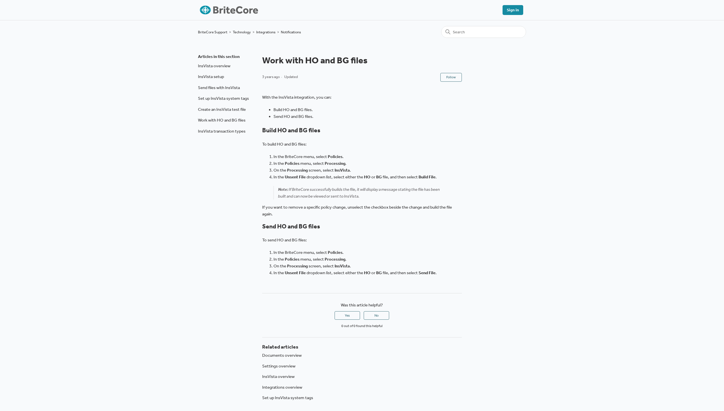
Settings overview (279, 366)
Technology (242, 32)
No (376, 315)
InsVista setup (211, 76)
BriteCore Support (212, 32)
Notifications (291, 32)
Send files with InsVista (219, 87)
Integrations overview (282, 387)
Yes (347, 315)
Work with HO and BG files (221, 120)
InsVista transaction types (221, 131)
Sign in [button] (513, 10)
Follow (451, 77)
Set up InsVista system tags (223, 98)
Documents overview (282, 355)
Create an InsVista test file (222, 109)
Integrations (265, 32)
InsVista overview (214, 65)
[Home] (228, 10)
